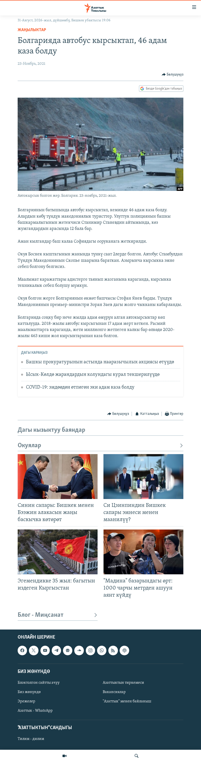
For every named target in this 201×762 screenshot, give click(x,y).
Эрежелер (26, 701)
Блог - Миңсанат (40, 615)
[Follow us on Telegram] (56, 650)
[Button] (173, 74)
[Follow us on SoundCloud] (79, 650)
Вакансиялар (114, 692)
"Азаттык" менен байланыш (127, 701)
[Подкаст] (124, 650)
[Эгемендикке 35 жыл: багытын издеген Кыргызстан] (58, 551)
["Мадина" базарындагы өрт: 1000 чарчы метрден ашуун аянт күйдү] (143, 551)
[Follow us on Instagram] (90, 650)
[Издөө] (136, 756)
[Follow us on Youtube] (45, 650)
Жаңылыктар (32, 30)
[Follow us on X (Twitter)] (33, 650)
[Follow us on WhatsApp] (101, 650)
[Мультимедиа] (64, 756)
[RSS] (113, 650)
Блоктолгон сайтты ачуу (39, 683)
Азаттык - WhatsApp (35, 711)
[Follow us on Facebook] (22, 650)
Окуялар (29, 445)
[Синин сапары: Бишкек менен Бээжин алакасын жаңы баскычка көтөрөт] (58, 476)
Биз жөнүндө (29, 692)
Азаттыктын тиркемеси (123, 683)
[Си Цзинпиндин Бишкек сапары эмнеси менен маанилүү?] (143, 476)
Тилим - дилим (31, 739)
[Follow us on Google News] (67, 650)
